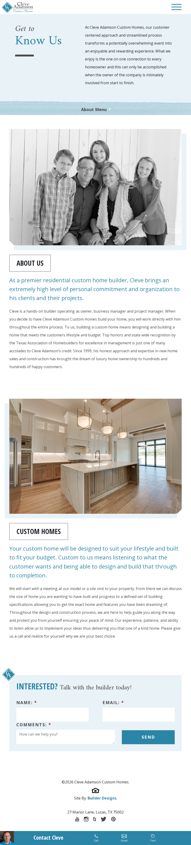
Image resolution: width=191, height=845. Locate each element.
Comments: (33, 724)
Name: (26, 702)
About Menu (94, 109)
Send (148, 737)
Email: (113, 702)
